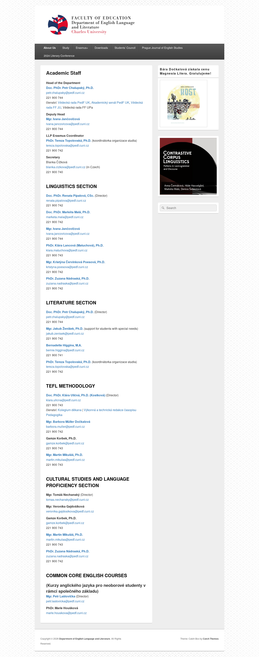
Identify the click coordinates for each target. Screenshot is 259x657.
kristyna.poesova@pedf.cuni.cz (67, 267)
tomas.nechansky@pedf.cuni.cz (67, 499)
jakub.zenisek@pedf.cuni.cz (65, 333)
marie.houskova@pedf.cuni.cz (66, 613)
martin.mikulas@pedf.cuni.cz (65, 459)
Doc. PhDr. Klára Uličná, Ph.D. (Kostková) (75, 395)
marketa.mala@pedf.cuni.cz (64, 217)
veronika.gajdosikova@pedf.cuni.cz (70, 511)
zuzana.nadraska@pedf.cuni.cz (67, 283)
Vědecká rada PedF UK (74, 102)
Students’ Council (125, 48)
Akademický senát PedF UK (110, 102)
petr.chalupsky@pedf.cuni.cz (65, 92)
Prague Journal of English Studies (162, 48)
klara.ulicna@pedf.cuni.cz (63, 400)
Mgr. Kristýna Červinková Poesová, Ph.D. (75, 262)
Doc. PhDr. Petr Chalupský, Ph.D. (70, 88)
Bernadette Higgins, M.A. (64, 345)
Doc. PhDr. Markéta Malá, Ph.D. (68, 212)
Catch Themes (211, 638)
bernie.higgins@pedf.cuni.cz (65, 350)
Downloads (101, 48)
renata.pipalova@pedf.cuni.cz (66, 200)
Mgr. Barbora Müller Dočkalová (68, 421)
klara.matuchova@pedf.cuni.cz (66, 250)
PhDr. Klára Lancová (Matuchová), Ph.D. (75, 245)
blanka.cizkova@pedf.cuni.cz (65, 167)
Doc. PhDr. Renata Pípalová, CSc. (70, 195)
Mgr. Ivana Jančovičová (63, 119)
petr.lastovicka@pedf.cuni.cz (65, 601)
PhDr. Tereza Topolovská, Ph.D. (68, 140)
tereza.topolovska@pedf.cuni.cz (67, 145)
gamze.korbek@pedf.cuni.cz (65, 443)
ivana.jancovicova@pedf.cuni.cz (67, 124)
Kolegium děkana (70, 410)
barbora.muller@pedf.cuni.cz (65, 426)
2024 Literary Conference (59, 56)
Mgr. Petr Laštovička (60, 596)
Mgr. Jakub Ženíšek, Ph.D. (64, 328)
